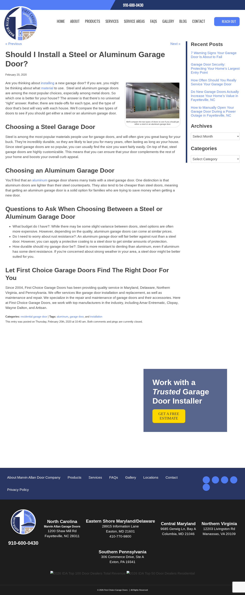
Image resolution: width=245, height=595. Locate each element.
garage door (77, 316)
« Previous (13, 44)
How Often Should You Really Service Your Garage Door (213, 82)
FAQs (153, 21)
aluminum (39, 180)
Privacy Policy (18, 490)
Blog (183, 21)
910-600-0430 (23, 543)
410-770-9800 (120, 536)
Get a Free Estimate (168, 416)
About (75, 21)
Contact (198, 21)
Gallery (168, 21)
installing (47, 83)
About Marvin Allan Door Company (33, 477)
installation (96, 316)
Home (61, 21)
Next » (175, 44)
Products (92, 21)
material (47, 88)
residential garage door (34, 316)
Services (112, 21)
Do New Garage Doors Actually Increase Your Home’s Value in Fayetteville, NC (215, 96)
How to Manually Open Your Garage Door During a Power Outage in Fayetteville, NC (213, 111)
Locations (150, 477)
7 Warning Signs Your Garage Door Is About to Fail (214, 55)
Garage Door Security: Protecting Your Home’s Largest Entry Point (215, 68)
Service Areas (134, 21)
